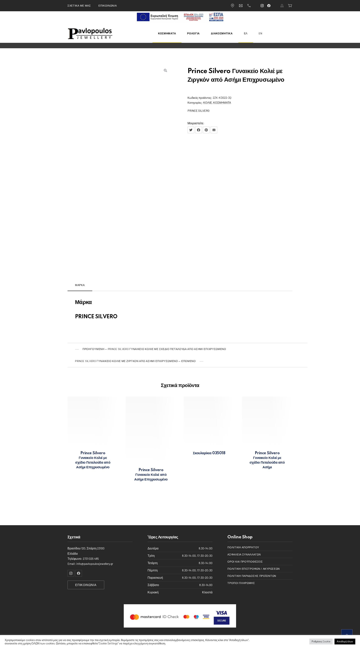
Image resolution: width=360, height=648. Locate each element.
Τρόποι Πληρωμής (241, 583)
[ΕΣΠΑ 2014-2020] (180, 21)
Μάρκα (80, 285)
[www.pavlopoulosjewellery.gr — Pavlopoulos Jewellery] (90, 33)
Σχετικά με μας (79, 5)
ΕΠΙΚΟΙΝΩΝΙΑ (86, 585)
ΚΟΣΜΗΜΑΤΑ (222, 102)
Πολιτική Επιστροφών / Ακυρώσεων (253, 568)
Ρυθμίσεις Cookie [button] (321, 641)
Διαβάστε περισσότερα (93, 467)
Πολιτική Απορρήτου (243, 547)
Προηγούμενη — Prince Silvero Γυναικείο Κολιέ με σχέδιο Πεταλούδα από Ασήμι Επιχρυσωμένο (154, 349)
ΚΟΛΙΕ (207, 102)
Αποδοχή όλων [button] (345, 641)
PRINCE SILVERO (198, 110)
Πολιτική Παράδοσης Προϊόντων (251, 576)
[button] (165, 70)
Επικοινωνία (107, 5)
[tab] (80, 285)
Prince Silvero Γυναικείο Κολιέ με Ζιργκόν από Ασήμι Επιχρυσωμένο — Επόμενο (135, 361)
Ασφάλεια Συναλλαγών (244, 554)
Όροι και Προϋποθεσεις (245, 561)
